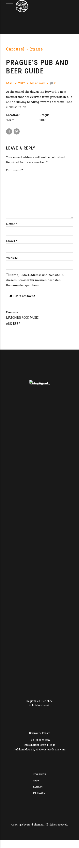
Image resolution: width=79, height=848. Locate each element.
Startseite (39, 774)
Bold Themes (35, 824)
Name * (11, 224)
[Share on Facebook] (9, 131)
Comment (14, 170)
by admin (37, 83)
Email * (11, 241)
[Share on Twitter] (17, 131)
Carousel (15, 49)
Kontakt (38, 786)
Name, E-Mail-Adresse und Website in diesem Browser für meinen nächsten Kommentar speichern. (35, 280)
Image (36, 49)
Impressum (39, 792)
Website (12, 258)
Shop (36, 780)
